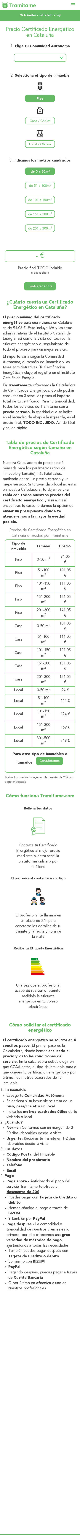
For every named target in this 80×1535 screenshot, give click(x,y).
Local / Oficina (40, 144)
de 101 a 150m (40, 200)
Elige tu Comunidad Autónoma (42, 46)
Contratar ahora (40, 286)
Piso (40, 98)
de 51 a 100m (40, 186)
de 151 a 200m (40, 214)
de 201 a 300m (40, 228)
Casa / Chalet (40, 121)
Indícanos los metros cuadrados (42, 160)
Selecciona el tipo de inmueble (42, 76)
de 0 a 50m (40, 172)
